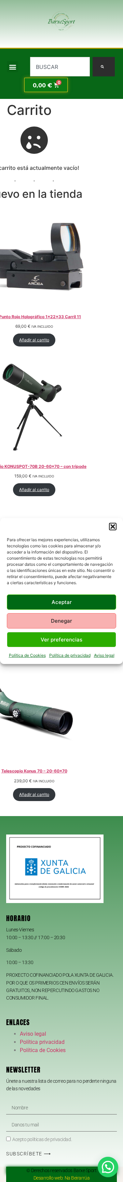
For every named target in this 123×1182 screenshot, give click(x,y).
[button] (112, 526)
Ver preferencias (61, 639)
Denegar (61, 621)
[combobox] (60, 66)
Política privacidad (42, 1042)
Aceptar (62, 602)
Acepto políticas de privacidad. (42, 1139)
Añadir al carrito (34, 339)
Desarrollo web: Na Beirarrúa (61, 1178)
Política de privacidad (70, 655)
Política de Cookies (27, 655)
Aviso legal (104, 655)
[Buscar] (104, 66)
